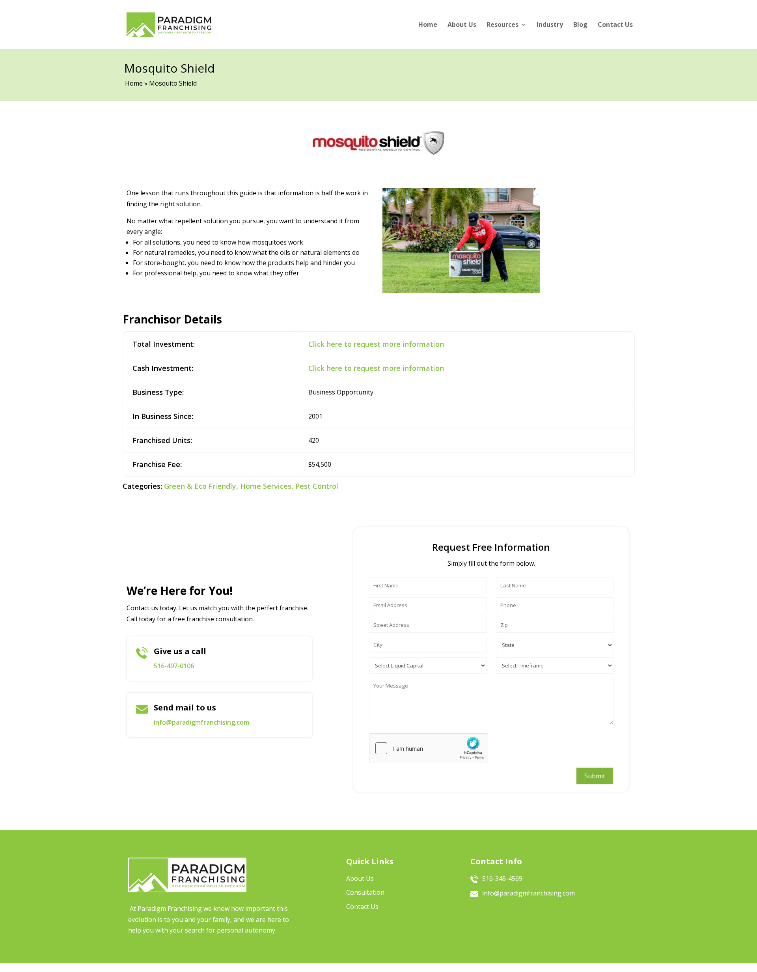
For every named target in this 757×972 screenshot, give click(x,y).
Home (427, 24)
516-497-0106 (174, 666)
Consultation (365, 892)
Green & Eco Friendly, (201, 486)
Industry (550, 24)
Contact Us (615, 24)
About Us (461, 24)
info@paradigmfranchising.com (201, 722)
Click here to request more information (376, 344)
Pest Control (316, 486)
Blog (580, 24)
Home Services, (266, 486)
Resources (502, 24)
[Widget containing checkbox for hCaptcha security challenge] (428, 748)
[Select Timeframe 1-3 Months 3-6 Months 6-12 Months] (554, 663)
